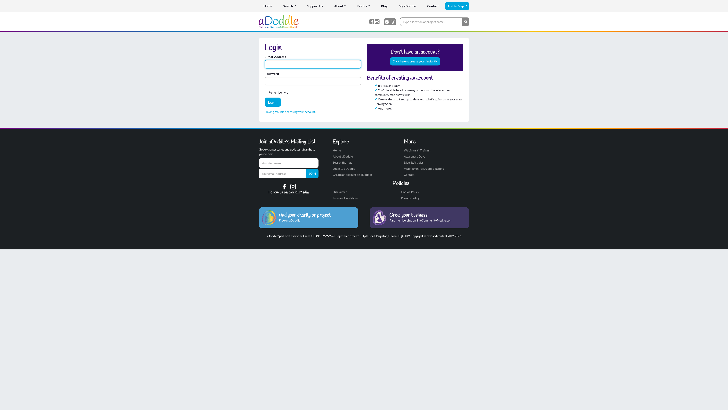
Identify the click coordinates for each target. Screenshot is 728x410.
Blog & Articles (414, 162)
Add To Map (456, 6)
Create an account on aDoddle (352, 174)
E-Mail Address (275, 56)
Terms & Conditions (345, 198)
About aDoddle (343, 156)
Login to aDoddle (344, 168)
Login (273, 102)
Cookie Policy (410, 192)
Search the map (342, 162)
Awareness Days (414, 156)
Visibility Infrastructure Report (424, 168)
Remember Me (278, 92)
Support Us (315, 6)
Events (362, 6)
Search (288, 6)
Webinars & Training (417, 150)
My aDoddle (407, 6)
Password (272, 73)
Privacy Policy (410, 198)
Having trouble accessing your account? (290, 112)
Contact (433, 6)
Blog (384, 6)
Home (268, 6)
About (338, 6)
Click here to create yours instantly (415, 61)
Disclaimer (340, 192)
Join (312, 173)
